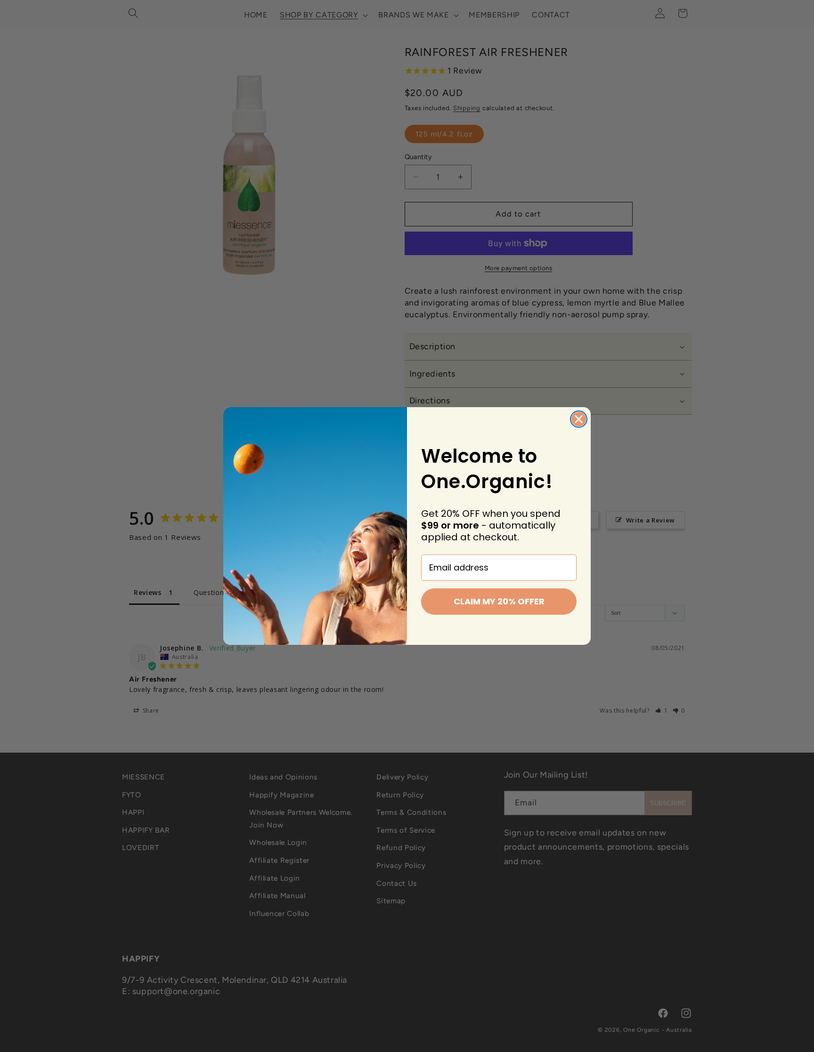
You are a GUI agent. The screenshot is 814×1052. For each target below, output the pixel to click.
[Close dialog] (578, 419)
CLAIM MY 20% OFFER (499, 601)
